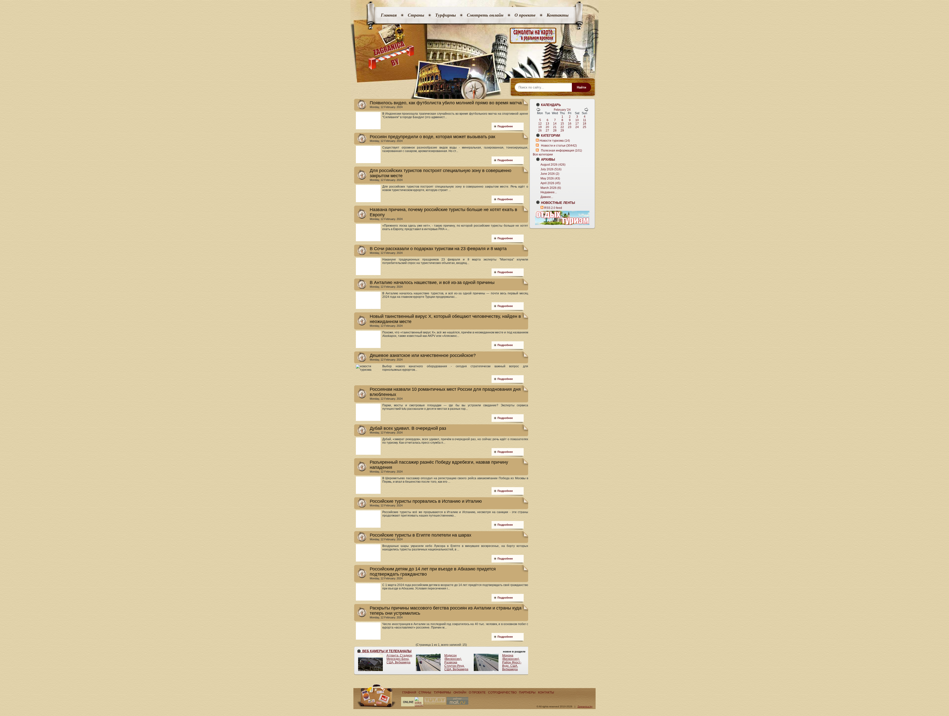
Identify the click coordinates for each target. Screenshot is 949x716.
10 (577, 120)
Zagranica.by (585, 706)
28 (555, 130)
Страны (416, 15)
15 (562, 123)
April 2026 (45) (550, 183)
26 (540, 130)
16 (569, 123)
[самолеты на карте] (474, 36)
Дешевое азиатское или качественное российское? (423, 355)
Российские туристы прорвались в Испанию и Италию (426, 501)
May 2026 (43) (550, 178)
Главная (389, 15)
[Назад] (538, 110)
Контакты (557, 15)
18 (584, 123)
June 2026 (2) (549, 173)
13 (547, 123)
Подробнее (505, 126)
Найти (581, 87)
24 (577, 127)
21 (555, 127)
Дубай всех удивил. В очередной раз (408, 428)
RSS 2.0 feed (553, 208)
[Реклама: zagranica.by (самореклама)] (562, 218)
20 (547, 127)
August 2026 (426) (552, 164)
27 (547, 130)
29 (562, 130)
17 (577, 123)
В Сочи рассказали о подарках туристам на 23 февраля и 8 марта (438, 248)
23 (569, 127)
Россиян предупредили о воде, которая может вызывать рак (432, 136)
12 (540, 123)
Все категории (543, 154)
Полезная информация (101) (561, 150)
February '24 (562, 109)
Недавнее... (548, 192)
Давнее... (546, 197)
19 (540, 127)
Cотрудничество (502, 692)
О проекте (525, 15)
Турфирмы (445, 15)
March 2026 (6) (550, 188)
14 (555, 123)
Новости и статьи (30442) (559, 145)
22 (562, 127)
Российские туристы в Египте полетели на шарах (420, 535)
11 (584, 120)
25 (584, 127)
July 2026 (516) (550, 169)
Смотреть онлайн (485, 15)
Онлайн (459, 692)
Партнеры (527, 692)
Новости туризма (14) (554, 140)
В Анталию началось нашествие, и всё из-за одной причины (432, 282)
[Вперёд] (586, 110)
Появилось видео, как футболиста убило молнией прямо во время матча (446, 102)
